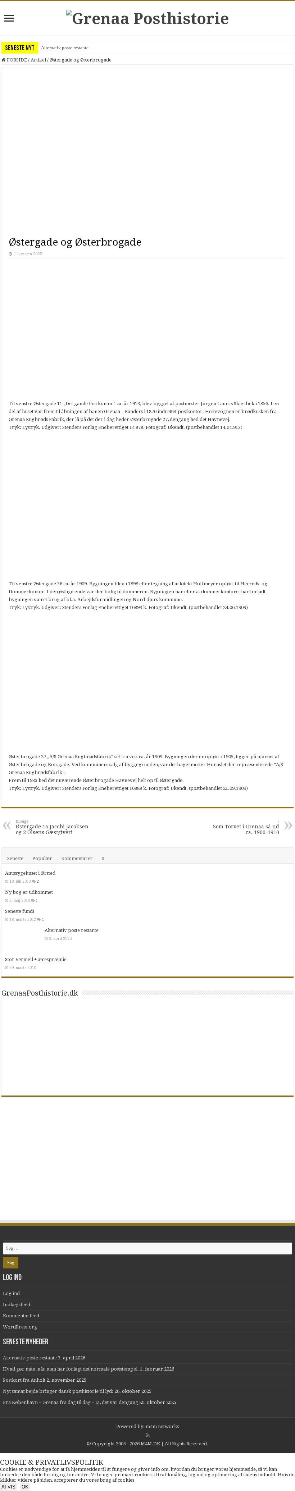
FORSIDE (16, 60)
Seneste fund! (20, 911)
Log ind (11, 1293)
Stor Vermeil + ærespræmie (36, 959)
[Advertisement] (147, 1165)
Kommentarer (77, 858)
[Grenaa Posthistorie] (147, 17)
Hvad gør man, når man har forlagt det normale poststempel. (71, 1369)
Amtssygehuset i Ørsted (30, 873)
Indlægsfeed (16, 1304)
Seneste (15, 858)
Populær (42, 858)
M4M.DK (150, 1443)
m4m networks (162, 1426)
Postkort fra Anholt (24, 1380)
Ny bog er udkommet (29, 892)
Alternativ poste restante (64, 47)
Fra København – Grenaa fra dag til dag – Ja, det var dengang (70, 1402)
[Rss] (147, 1435)
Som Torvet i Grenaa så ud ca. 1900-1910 (246, 827)
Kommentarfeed (21, 1315)
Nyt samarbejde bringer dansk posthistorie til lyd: (58, 1391)
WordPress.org (20, 1327)
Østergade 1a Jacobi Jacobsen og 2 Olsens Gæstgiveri (52, 827)
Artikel (38, 60)
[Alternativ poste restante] (23, 939)
